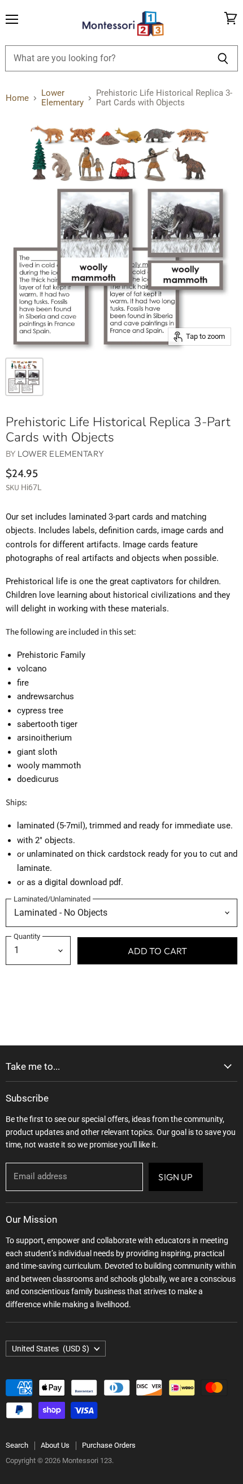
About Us (55, 1445)
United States (50, 1348)
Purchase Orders (109, 1445)
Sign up (175, 1177)
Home (17, 98)
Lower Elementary (62, 98)
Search (17, 1445)
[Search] (223, 58)
